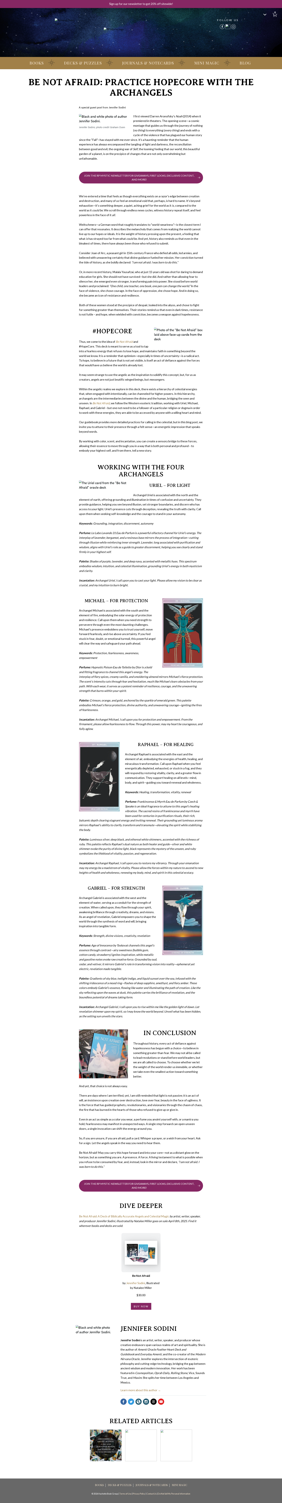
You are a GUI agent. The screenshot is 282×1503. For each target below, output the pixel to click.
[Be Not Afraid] (141, 1252)
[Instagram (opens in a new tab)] (146, 1402)
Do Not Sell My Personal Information (174, 1493)
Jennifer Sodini (135, 1283)
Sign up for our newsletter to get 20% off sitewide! (141, 4)
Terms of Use (125, 1493)
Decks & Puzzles (83, 62)
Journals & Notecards (148, 62)
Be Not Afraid (124, 341)
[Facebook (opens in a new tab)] (123, 1402)
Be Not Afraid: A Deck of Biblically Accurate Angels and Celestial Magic (124, 1216)
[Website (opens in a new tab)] (138, 1402)
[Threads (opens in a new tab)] (153, 1402)
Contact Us (152, 1493)
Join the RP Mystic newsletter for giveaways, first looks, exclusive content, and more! (139, 177)
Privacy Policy (139, 1493)
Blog (245, 62)
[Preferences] (264, 15)
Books (37, 62)
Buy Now (141, 1306)
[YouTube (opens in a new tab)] (161, 1402)
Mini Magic (206, 62)
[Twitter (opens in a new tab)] (131, 1402)
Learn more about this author (139, 1390)
